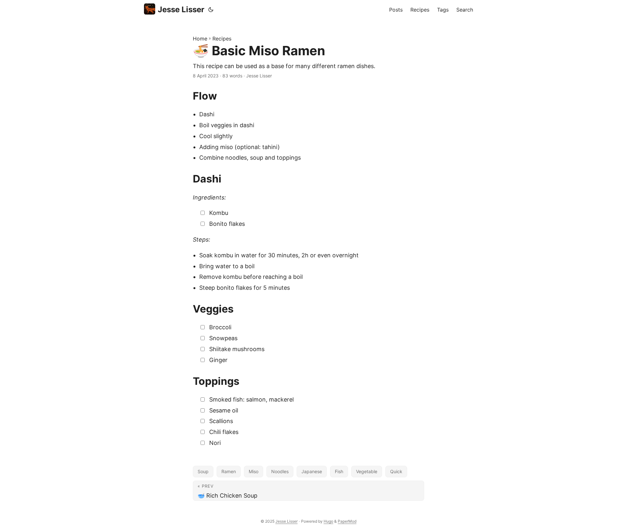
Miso (253, 471)
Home (200, 38)
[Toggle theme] (211, 9)
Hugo (328, 521)
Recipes (221, 38)
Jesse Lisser (181, 9)
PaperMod (347, 521)
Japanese (311, 471)
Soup (203, 471)
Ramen (228, 471)
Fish (339, 471)
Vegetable (366, 471)
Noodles (280, 471)
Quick (396, 471)
